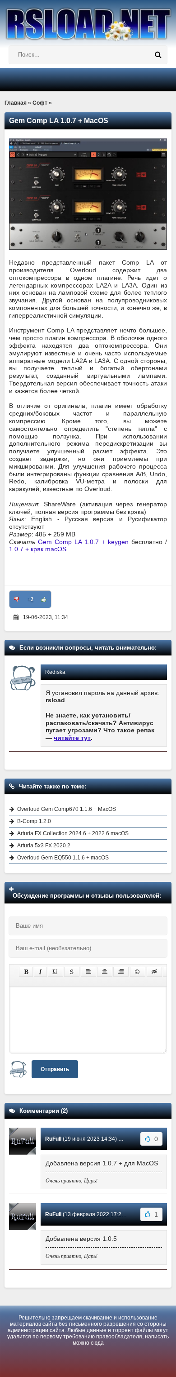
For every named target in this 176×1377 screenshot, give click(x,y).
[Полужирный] (26, 972)
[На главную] (88, 20)
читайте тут (72, 737)
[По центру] (104, 972)
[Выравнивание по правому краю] (121, 972)
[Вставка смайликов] (137, 972)
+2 (30, 599)
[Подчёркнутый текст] (55, 972)
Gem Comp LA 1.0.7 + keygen (83, 541)
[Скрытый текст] (154, 972)
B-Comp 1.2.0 (34, 821)
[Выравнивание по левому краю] (88, 972)
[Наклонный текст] (40, 972)
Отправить (55, 1069)
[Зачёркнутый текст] (71, 972)
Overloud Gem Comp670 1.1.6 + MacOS (66, 809)
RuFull (53, 1139)
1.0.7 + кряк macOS (37, 549)
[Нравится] (43, 599)
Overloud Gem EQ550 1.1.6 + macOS (63, 858)
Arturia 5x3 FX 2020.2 (43, 845)
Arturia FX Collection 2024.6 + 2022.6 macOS (73, 833)
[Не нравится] (16, 599)
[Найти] (158, 55)
